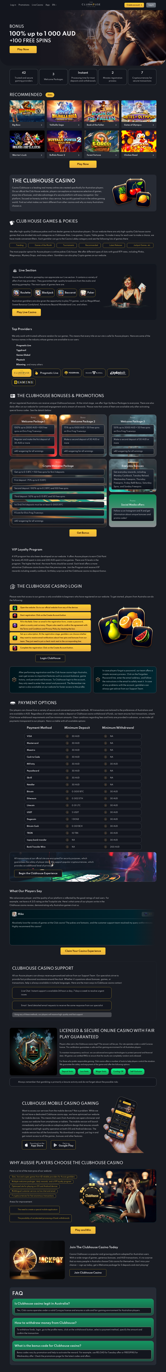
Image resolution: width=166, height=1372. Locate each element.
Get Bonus (83, 533)
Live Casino (37, 5)
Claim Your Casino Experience (83, 951)
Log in (13, 5)
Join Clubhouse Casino (88, 1273)
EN (53, 5)
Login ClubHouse (50, 658)
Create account (133, 5)
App (48, 5)
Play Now (23, 49)
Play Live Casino (26, 312)
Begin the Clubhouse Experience (38, 873)
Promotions (24, 5)
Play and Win (83, 1230)
